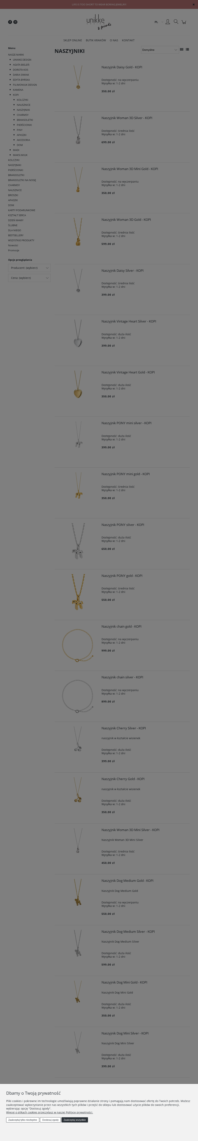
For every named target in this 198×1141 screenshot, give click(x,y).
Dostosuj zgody (50, 1120)
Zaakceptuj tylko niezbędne (22, 1120)
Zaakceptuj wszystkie (75, 1120)
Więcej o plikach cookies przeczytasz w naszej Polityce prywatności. (49, 1112)
